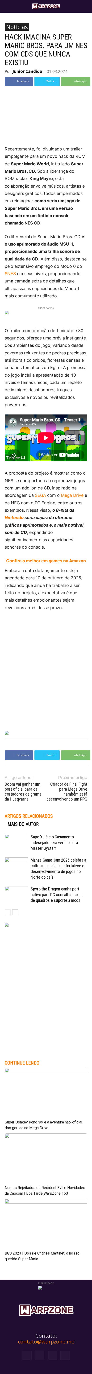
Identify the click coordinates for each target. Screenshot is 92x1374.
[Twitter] (52, 1355)
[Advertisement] (46, 665)
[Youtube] (65, 1355)
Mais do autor (23, 824)
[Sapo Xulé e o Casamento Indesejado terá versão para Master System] (16, 842)
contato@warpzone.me (46, 1341)
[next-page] (15, 912)
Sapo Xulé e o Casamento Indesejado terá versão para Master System (54, 842)
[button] (8, 6)
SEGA (40, 495)
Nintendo (14, 517)
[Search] (85, 6)
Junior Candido (27, 71)
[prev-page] (8, 912)
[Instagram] (39, 1355)
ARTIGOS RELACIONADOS (29, 816)
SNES (10, 273)
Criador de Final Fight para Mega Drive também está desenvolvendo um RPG (66, 792)
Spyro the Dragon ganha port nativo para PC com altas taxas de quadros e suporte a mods (57, 894)
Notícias (17, 27)
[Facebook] (27, 1355)
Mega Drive (72, 495)
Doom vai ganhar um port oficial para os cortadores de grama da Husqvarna (23, 792)
